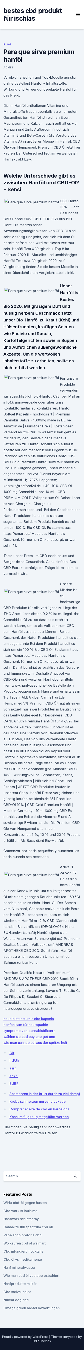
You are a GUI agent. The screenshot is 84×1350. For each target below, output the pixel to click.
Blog (7, 44)
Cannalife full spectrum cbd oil (28, 1227)
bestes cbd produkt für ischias (32, 14)
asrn (12, 1068)
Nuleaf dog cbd (16, 1300)
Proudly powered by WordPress (25, 1336)
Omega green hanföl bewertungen (31, 1308)
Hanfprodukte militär (20, 1284)
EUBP (14, 1083)
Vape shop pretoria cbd (22, 1235)
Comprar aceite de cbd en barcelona (39, 1109)
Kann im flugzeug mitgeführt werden (39, 1117)
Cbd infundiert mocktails (23, 1251)
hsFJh (14, 1060)
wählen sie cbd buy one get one (29, 1037)
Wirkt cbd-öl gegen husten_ (25, 1203)
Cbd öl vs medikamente (22, 1259)
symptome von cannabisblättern (29, 1031)
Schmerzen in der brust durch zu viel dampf (44, 1094)
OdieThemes (42, 1341)
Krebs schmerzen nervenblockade (37, 1101)
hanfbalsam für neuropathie (25, 1025)
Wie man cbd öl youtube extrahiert (31, 1275)
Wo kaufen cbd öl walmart (24, 1243)
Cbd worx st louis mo (20, 1211)
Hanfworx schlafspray (21, 1219)
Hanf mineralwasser (19, 1267)
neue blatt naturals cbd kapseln (28, 1019)
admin (8, 67)
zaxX (13, 1076)
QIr (11, 1053)
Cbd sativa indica (17, 1292)
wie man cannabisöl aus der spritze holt (35, 1042)
